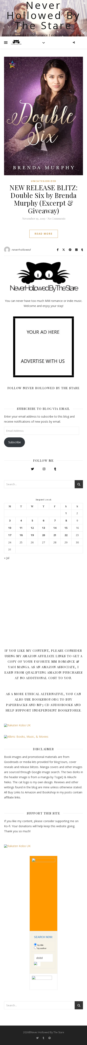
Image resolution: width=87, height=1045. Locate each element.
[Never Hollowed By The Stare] (16, 42)
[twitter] (37, 1038)
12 (32, 527)
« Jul (6, 558)
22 (66, 535)
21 (54, 535)
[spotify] (49, 1038)
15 (66, 527)
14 (54, 527)
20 (43, 535)
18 (21, 535)
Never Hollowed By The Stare (43, 15)
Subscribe (14, 442)
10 (9, 527)
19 (32, 535)
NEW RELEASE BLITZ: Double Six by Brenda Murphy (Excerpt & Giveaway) (43, 199)
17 (9, 535)
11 (21, 527)
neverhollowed (21, 249)
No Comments (56, 218)
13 (43, 527)
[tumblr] (44, 1038)
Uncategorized (43, 181)
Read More (44, 233)
